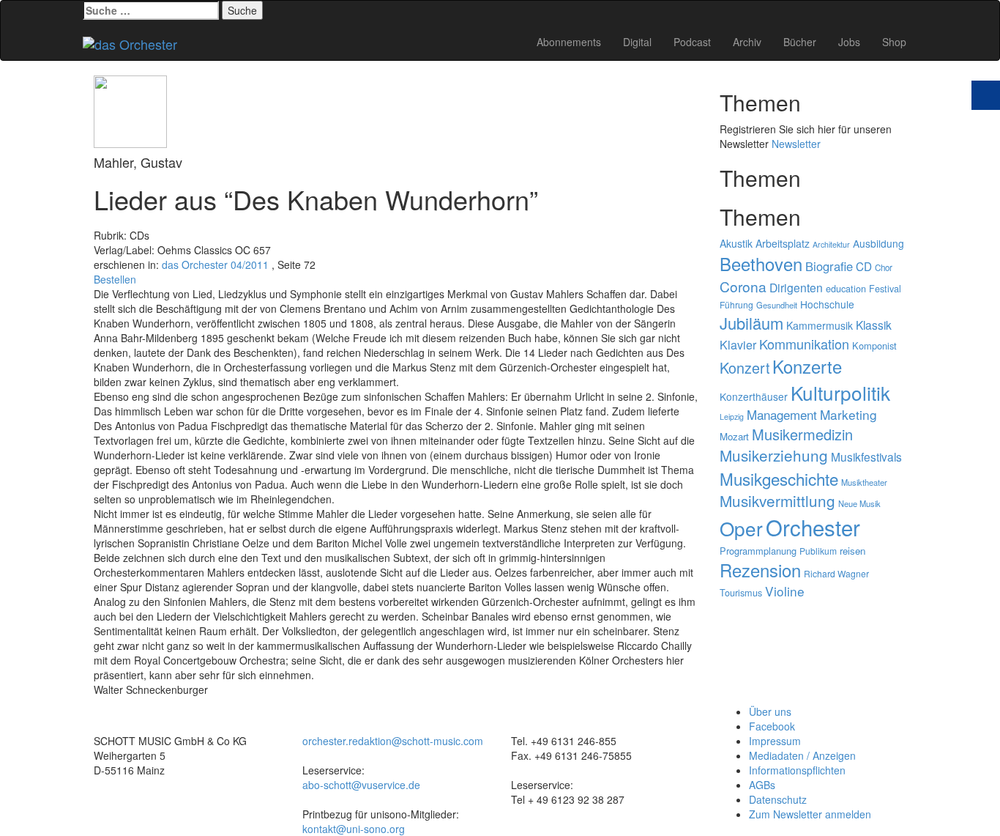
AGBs (762, 784)
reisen (852, 551)
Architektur (831, 244)
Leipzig (732, 416)
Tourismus (741, 592)
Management (782, 414)
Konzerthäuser (754, 396)
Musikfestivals (866, 456)
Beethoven (761, 263)
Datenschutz (778, 799)
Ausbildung (878, 243)
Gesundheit (776, 305)
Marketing (848, 414)
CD (864, 266)
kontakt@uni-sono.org (353, 828)
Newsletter (796, 143)
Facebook (772, 726)
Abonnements (569, 41)
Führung (736, 304)
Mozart (734, 436)
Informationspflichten (797, 770)
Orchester (813, 526)
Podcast (692, 41)
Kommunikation (804, 343)
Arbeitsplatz (782, 243)
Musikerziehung (774, 455)
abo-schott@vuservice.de (361, 784)
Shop (894, 41)
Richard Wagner (836, 573)
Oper (741, 527)
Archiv (747, 41)
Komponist (874, 345)
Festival (885, 288)
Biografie (829, 266)
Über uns (770, 711)
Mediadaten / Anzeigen (802, 755)
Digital (637, 41)
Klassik (874, 325)
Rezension (760, 570)
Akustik (736, 243)
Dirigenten (796, 287)
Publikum (818, 550)
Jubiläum (751, 322)
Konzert (744, 367)
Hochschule (827, 304)
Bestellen (115, 279)
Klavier (738, 344)
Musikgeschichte (779, 478)
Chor (883, 267)
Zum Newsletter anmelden (810, 814)
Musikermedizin (802, 434)
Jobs (849, 41)
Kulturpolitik (840, 392)
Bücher (799, 41)
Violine (785, 591)
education (846, 288)
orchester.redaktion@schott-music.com (392, 740)
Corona (743, 286)
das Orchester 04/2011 (215, 264)
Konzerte (807, 366)
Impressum (775, 740)
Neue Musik (859, 503)
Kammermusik (819, 325)
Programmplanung (758, 551)
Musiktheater (864, 482)
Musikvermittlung (777, 500)
